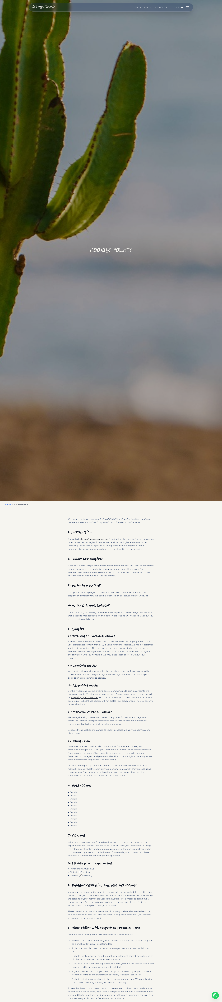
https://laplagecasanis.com (94, 539)
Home (8, 504)
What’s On (161, 7)
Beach (148, 7)
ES (175, 7)
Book (138, 7)
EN (181, 7)
